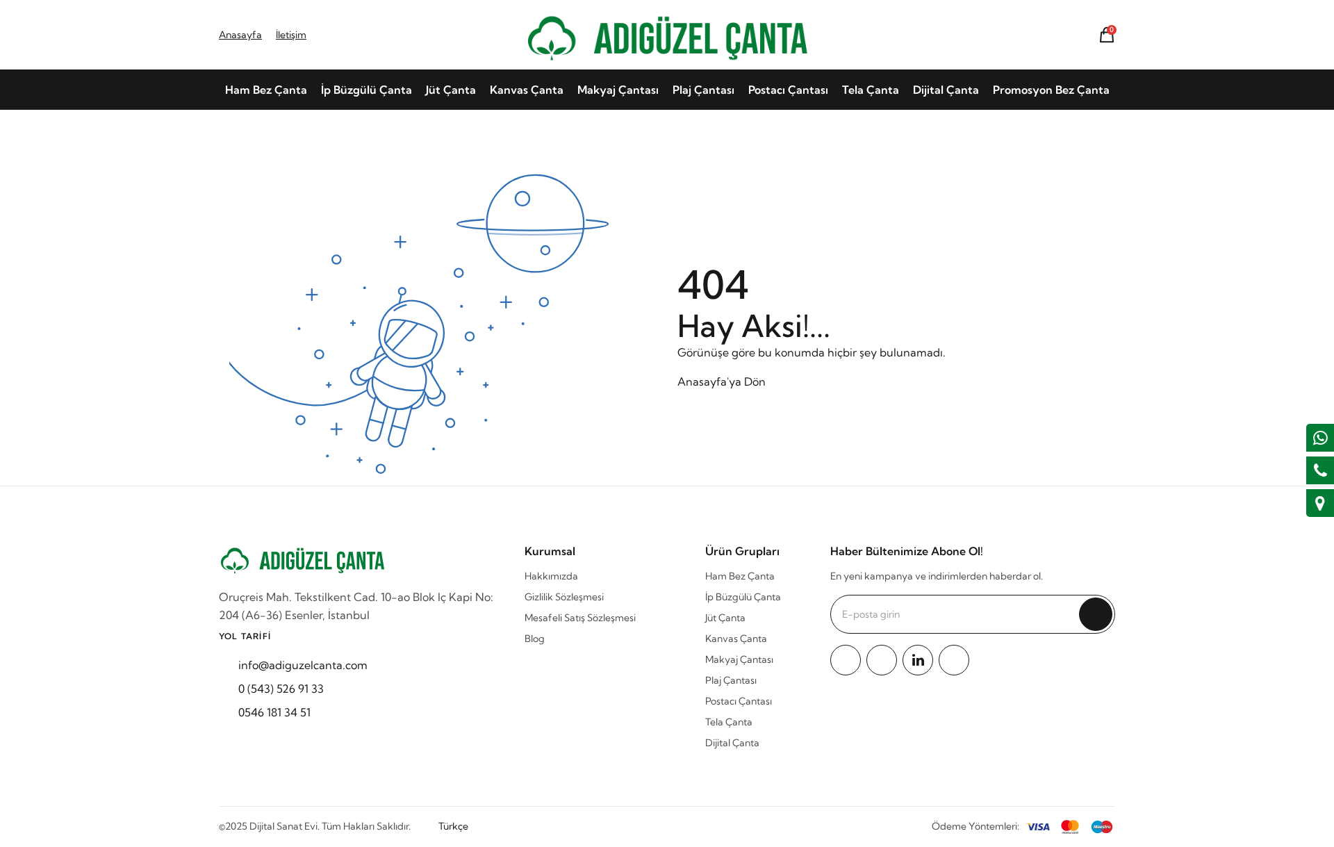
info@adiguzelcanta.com (303, 665)
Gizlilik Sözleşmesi (564, 597)
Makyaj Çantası (618, 90)
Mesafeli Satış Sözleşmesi (580, 617)
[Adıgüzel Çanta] (667, 34)
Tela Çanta (870, 90)
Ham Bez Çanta (266, 90)
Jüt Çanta (451, 90)
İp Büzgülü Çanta (366, 90)
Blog (535, 638)
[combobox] (460, 826)
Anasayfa (240, 34)
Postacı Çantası (788, 90)
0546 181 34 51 (274, 712)
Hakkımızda (551, 576)
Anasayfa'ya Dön (721, 381)
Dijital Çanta (946, 90)
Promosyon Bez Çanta (1051, 90)
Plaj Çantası (703, 90)
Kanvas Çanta (526, 90)
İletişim (291, 34)
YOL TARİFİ (245, 636)
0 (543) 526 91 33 (281, 689)
